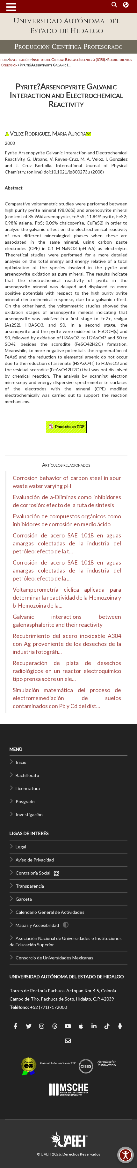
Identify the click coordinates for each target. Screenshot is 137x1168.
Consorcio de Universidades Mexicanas (54, 957)
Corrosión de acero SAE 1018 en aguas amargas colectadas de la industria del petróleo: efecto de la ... (67, 570)
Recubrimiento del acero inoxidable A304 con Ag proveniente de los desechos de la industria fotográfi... (67, 643)
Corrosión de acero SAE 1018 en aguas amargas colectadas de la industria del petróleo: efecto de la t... (67, 543)
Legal (21, 846)
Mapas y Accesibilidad (37, 925)
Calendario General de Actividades (50, 912)
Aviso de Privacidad (35, 859)
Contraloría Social (34, 873)
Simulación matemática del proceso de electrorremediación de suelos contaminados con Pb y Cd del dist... (67, 698)
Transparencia (30, 886)
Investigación (29, 814)
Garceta (24, 899)
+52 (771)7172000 (48, 1007)
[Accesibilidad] (125, 1155)
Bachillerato (27, 775)
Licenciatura (28, 788)
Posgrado (25, 801)
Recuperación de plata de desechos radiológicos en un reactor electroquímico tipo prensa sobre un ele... (67, 671)
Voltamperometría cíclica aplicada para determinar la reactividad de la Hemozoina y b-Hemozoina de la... (67, 597)
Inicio (21, 762)
